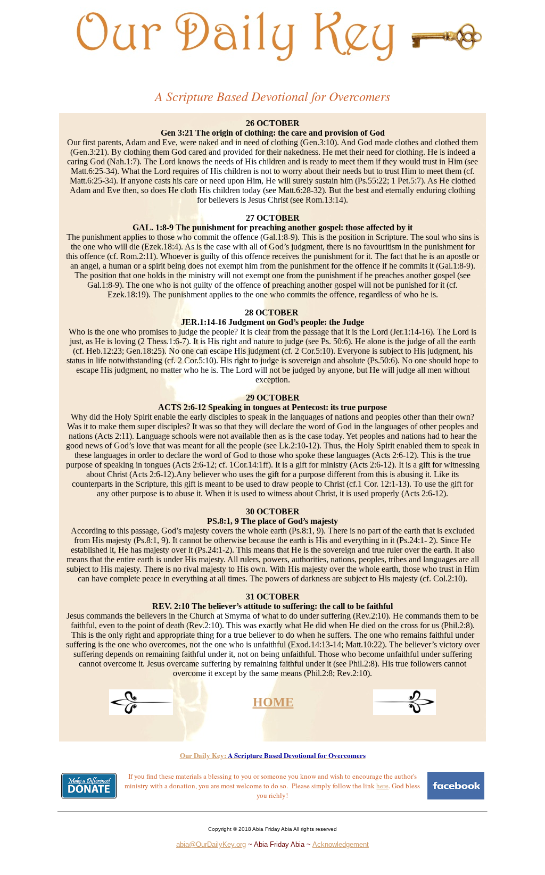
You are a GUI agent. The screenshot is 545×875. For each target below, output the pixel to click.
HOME (273, 702)
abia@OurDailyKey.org (211, 844)
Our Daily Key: (204, 755)
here (382, 785)
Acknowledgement (340, 844)
